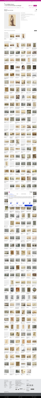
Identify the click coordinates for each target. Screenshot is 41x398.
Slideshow (35, 30)
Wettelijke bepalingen (32, 395)
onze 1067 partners (12, 196)
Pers (10, 388)
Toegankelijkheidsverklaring (28, 395)
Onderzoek (33, 7)
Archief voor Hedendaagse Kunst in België (12, 384)
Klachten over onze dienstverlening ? (22, 395)
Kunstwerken (36, 9)
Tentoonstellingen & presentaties (10, 7)
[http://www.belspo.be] (16, 389)
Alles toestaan (28, 205)
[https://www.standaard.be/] (24, 389)
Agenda (15, 7)
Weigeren (12, 205)
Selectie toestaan (20, 205)
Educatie (30, 7)
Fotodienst (10, 383)
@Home (36, 7)
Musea (20, 7)
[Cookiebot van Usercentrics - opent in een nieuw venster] (30, 192)
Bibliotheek (10, 382)
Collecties (18, 7)
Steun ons (11, 387)
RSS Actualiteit (27, 390)
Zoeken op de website (12, 1)
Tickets (35, 5)
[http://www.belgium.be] (18, 389)
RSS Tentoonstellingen (28, 389)
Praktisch (5, 7)
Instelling (23, 7)
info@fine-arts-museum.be (21, 392)
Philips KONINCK (23, 18)
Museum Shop (5, 385)
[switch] (17, 203)
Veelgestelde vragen (6, 381)
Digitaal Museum (11, 385)
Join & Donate (31, 5)
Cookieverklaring (35, 395)
